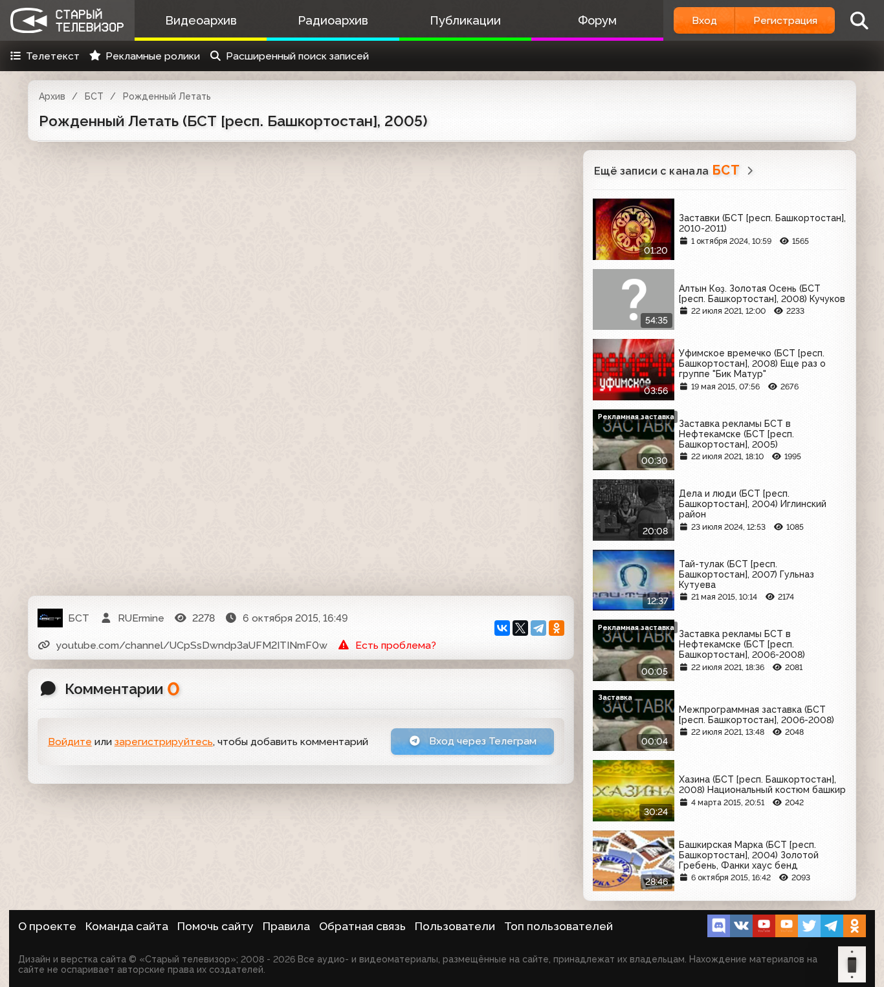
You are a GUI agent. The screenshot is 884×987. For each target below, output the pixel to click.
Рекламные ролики (152, 56)
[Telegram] (538, 628)
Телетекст (53, 56)
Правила (286, 926)
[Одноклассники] (556, 628)
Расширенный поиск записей (297, 56)
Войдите (70, 741)
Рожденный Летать (167, 96)
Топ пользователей (558, 926)
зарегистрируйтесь (164, 741)
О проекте (47, 926)
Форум (597, 20)
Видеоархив (201, 20)
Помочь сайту (215, 926)
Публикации (465, 20)
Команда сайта (126, 926)
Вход (704, 20)
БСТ (94, 96)
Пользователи (455, 926)
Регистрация (785, 20)
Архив (52, 96)
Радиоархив (333, 20)
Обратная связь (362, 926)
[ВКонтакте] (502, 628)
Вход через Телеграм (481, 741)
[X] (520, 628)
